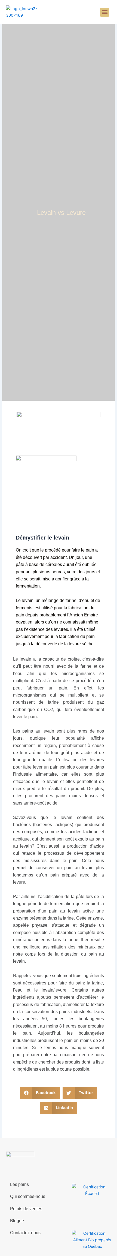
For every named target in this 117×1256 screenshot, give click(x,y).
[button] (104, 12)
